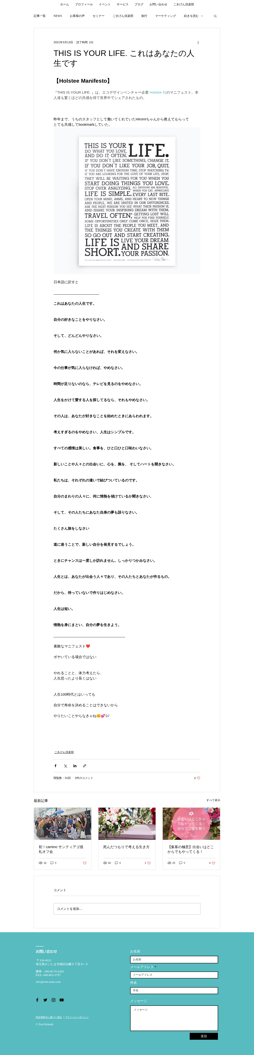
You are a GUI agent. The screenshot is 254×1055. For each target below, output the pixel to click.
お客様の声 (77, 15)
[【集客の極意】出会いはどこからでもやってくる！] (191, 824)
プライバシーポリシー (77, 1017)
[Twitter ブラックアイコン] (45, 999)
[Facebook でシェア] (55, 766)
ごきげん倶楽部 (123, 15)
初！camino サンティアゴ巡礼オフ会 (61, 849)
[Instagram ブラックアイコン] (53, 999)
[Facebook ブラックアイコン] (37, 999)
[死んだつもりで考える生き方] (127, 824)
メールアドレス (142, 967)
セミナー (99, 15)
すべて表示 (213, 800)
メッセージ (138, 1001)
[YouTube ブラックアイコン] (61, 999)
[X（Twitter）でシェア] (65, 766)
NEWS (58, 15)
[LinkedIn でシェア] (75, 766)
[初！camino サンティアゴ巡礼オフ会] (62, 824)
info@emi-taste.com (48, 981)
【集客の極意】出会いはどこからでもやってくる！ (190, 849)
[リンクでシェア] (85, 766)
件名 (133, 982)
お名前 (135, 951)
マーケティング (165, 15)
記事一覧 (40, 15)
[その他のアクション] (198, 42)
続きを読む (191, 15)
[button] (215, 15)
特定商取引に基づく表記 (49, 1017)
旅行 (144, 15)
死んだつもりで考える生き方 (126, 847)
